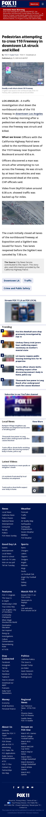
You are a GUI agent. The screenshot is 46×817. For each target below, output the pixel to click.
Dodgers (24, 559)
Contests (5, 730)
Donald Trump (27, 665)
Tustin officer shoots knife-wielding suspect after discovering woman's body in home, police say (16, 449)
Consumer (6, 527)
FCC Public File (7, 750)
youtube (28, 787)
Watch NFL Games (28, 733)
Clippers (24, 556)
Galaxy (23, 582)
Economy (5, 703)
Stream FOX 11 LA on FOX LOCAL (20, 300)
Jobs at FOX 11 (8, 744)
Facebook (6, 662)
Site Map (5, 773)
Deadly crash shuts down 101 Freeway (17, 88)
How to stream (8, 680)
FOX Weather (26, 538)
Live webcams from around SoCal (28, 609)
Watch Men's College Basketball (28, 758)
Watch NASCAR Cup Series (27, 747)
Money (5, 699)
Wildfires (24, 535)
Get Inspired (7, 630)
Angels (23, 562)
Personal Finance (9, 709)
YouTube (5, 671)
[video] (38, 468)
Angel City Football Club (28, 578)
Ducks (23, 571)
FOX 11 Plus (7, 764)
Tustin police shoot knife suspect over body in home (14, 488)
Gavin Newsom (27, 671)
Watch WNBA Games (26, 768)
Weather (26, 508)
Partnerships (7, 770)
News (5, 508)
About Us (7, 726)
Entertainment (7, 524)
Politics (5, 533)
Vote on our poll (8, 562)
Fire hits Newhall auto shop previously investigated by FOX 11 (29, 334)
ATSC (4, 761)
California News (8, 515)
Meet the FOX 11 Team (8, 734)
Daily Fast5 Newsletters (7, 692)
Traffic (28, 280)
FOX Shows (6, 741)
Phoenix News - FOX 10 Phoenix (27, 714)
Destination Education (6, 626)
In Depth (5, 601)
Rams (23, 548)
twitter (18, 787)
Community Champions (6, 616)
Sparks (23, 585)
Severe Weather (27, 532)
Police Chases (7, 518)
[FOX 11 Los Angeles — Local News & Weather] (9, 4)
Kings (23, 568)
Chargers (24, 550)
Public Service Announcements (8, 757)
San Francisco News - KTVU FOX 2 (28, 708)
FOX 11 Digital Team (12, 55)
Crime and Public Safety (17, 288)
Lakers (23, 553)
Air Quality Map (27, 521)
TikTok (4, 668)
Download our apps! (7, 684)
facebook (14, 787)
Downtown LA (31, 55)
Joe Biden (25, 668)
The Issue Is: (7, 598)
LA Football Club (27, 574)
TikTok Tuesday (8, 565)
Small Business (8, 706)
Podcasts (5, 688)
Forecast (24, 512)
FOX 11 (22, 55)
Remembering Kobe (7, 645)
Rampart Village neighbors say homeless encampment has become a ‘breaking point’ (16, 428)
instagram (23, 787)
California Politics (28, 659)
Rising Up (5, 633)
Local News (8, 421)
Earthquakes (26, 524)
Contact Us (6, 767)
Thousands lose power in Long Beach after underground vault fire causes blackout (30, 383)
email (32, 787)
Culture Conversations (7, 640)
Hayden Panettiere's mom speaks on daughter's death (16, 466)
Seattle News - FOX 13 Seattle (27, 719)
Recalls (4, 530)
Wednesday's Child (9, 604)
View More (37, 421)
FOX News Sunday (9, 535)
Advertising (6, 747)
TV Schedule (7, 738)
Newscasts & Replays (26, 601)
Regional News (26, 701)
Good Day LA (9, 544)
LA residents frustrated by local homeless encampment (14, 477)
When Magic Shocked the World (9, 621)
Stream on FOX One (27, 728)
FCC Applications (8, 753)
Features (7, 591)
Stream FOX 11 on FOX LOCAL (28, 596)
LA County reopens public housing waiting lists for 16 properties (28, 358)
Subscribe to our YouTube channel (21, 394)
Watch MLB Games (25, 742)
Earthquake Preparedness (26, 528)
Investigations (7, 636)
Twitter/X (5, 677)
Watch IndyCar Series (27, 753)
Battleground (26, 677)
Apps (23, 605)
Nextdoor (6, 674)
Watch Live (34, 4)
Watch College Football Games (27, 737)
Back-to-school (8, 556)
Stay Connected (8, 657)
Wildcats (24, 565)
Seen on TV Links (9, 559)
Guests (4, 548)
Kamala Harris (26, 674)
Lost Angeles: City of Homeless (9, 611)
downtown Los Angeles (29, 113)
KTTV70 (5, 649)
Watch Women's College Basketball (28, 763)
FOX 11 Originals (8, 595)
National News (8, 521)
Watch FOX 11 (28, 591)
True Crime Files (8, 607)
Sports (24, 544)
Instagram (6, 665)
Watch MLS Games (25, 773)
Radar (23, 518)
